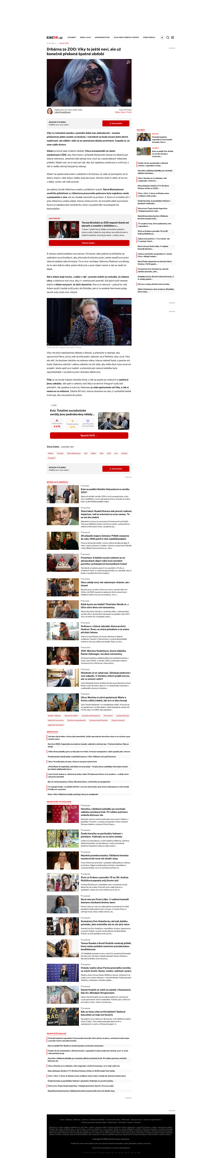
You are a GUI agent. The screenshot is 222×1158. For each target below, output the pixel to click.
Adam (93, 453)
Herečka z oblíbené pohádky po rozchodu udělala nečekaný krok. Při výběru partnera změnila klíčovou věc (87, 1059)
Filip (109, 453)
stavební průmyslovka (91, 716)
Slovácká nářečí (71, 716)
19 (135, 1153)
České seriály (149, 37)
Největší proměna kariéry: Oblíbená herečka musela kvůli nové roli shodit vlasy (81, 1091)
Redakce (69, 1120)
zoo (116, 453)
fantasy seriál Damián (98, 720)
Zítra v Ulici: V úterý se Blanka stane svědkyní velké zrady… (153, 194)
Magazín (155, 134)
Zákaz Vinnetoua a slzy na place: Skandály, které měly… (156, 290)
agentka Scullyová (56, 725)
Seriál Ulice (85, 37)
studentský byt (122, 716)
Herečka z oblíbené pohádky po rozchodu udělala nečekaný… (155, 172)
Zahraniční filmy (102, 37)
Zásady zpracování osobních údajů (93, 1122)
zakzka (124, 453)
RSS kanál (125, 1120)
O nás (62, 1120)
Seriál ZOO (64, 43)
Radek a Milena (54, 716)
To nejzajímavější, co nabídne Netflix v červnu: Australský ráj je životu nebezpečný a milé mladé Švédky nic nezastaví (88, 788)
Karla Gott (108, 716)
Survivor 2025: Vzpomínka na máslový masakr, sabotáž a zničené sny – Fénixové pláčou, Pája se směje (88, 745)
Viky (101, 453)
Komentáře (117, 123)
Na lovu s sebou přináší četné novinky (154, 284)
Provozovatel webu (113, 1120)
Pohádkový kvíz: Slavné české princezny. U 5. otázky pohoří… (156, 278)
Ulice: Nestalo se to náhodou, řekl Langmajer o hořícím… (152, 179)
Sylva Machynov (74, 453)
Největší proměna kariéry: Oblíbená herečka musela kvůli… (153, 217)
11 (109, 1153)
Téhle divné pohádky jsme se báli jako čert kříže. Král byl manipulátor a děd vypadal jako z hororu (89, 752)
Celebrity (72, 37)
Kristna (60, 453)
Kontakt (138, 1122)
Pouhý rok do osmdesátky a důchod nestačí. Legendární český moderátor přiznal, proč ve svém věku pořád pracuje (88, 1052)
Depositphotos (125, 1148)
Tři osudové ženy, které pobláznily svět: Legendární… (154, 225)
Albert (50, 453)
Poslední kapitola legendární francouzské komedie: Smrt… (162, 139)
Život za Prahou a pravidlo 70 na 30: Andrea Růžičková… (153, 232)
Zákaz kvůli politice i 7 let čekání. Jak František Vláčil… (154, 240)
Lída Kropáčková (62, 112)
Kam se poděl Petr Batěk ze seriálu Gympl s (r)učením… (162, 153)
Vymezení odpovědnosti (152, 1120)
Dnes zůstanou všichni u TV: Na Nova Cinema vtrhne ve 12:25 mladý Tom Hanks (81, 1071)
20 (139, 1153)
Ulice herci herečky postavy (126, 37)
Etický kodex (112, 1122)
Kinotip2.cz (51, 43)
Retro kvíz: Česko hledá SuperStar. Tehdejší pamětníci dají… (153, 209)
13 (116, 1153)
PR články (122, 1122)
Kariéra (130, 1122)
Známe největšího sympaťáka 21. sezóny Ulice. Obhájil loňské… (155, 255)
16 (126, 1153)
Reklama (77, 1120)
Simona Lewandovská (76, 720)
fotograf (51, 458)
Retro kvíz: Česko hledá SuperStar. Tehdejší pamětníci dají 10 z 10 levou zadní (81, 1086)
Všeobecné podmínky (96, 1120)
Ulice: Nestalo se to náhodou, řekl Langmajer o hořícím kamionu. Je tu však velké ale (84, 1066)
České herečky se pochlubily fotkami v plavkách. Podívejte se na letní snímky (80, 1081)
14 (119, 1153)
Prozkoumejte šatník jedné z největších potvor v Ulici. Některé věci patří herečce (82, 757)
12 (112, 1153)
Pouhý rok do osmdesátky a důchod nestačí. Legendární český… (153, 164)
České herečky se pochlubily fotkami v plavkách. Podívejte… (154, 202)
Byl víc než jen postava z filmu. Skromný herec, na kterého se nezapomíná (79, 782)
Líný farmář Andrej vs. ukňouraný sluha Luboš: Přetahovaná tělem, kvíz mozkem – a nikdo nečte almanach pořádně (88, 775)
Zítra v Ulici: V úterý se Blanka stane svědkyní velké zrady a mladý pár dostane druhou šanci (87, 1076)
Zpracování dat (136, 1120)
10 (106, 1153)
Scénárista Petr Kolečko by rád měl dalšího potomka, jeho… (153, 270)
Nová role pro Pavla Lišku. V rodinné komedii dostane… (153, 247)
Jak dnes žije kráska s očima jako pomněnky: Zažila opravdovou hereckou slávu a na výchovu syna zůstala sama (89, 737)
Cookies (84, 1120)
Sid (85, 453)
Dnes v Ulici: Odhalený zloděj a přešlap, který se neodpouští (73, 794)
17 (129, 1153)
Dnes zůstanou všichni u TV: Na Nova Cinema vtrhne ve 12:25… (153, 187)
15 (122, 1153)
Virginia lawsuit (118, 720)
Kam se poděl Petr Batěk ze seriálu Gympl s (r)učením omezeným (75, 1046)
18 (132, 1153)
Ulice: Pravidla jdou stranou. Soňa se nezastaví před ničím (72, 762)
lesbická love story (56, 720)
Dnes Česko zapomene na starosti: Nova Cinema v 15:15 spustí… (155, 262)
